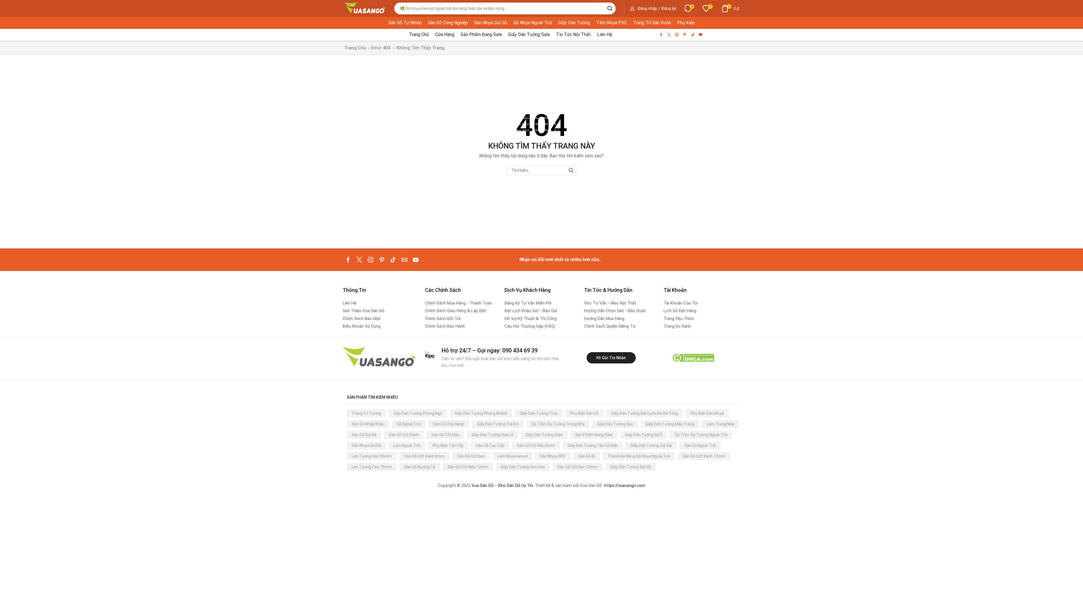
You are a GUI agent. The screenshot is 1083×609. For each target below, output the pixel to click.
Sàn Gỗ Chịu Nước (449, 424)
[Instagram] (677, 34)
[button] (653, 8)
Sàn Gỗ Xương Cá (419, 467)
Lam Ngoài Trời (406, 445)
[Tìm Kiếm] (571, 170)
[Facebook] (661, 34)
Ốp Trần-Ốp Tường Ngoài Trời (701, 435)
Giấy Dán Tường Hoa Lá (492, 435)
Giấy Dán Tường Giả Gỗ (630, 467)
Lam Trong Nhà (720, 424)
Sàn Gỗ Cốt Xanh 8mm (424, 456)
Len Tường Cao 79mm (372, 467)
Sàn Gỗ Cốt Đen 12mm (577, 467)
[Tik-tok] (692, 34)
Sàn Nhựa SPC (553, 456)
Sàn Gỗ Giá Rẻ (364, 435)
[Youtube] (700, 34)
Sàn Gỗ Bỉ (586, 456)
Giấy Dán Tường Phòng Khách (481, 413)
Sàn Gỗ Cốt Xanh (404, 435)
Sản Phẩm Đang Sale (594, 435)
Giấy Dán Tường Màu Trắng (670, 424)
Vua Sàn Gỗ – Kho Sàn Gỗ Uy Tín (502, 485)
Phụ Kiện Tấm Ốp (448, 445)
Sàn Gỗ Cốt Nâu (445, 435)
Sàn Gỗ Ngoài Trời (700, 445)
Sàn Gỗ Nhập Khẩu (368, 424)
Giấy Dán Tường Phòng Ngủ (417, 413)
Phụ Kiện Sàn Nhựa (707, 413)
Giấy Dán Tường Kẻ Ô (643, 435)
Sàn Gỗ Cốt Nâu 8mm (536, 445)
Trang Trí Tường (366, 413)
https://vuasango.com (624, 485)
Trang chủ (355, 47)
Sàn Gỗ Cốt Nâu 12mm (468, 467)
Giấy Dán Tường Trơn (539, 413)
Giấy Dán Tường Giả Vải (651, 445)
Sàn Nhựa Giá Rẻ (366, 445)
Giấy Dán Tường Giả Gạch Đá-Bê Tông (644, 413)
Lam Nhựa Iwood (512, 456)
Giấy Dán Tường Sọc (615, 424)
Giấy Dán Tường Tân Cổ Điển (592, 445)
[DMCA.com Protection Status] (693, 357)
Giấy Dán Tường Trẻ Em (498, 424)
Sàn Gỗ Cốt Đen (471, 456)
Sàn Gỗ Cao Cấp (490, 445)
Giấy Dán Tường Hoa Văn (523, 467)
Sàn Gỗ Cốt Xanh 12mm (704, 456)
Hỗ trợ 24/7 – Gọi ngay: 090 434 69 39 (490, 350)
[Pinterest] (684, 34)
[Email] (404, 259)
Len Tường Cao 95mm (372, 456)
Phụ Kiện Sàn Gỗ (584, 413)
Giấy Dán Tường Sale (544, 435)
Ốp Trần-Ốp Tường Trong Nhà (558, 424)
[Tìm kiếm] (610, 8)
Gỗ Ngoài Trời (409, 424)
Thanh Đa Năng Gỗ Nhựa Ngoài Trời (638, 456)
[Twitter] (669, 34)
